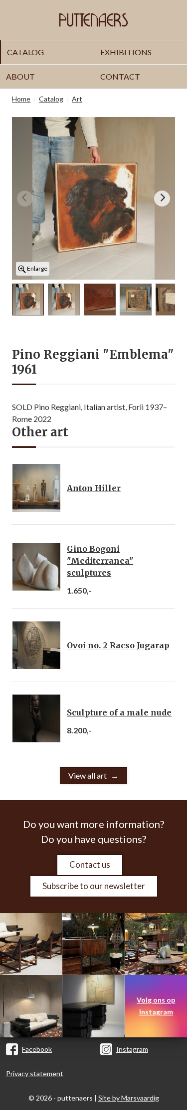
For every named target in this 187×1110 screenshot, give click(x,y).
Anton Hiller (94, 488)
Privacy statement (34, 1073)
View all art (87, 775)
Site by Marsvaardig (128, 1098)
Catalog (25, 52)
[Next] (162, 198)
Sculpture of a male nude (119, 712)
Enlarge (36, 268)
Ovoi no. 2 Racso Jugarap (118, 645)
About (20, 76)
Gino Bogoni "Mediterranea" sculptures (100, 561)
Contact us (89, 864)
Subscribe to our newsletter (93, 886)
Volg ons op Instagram (156, 1006)
